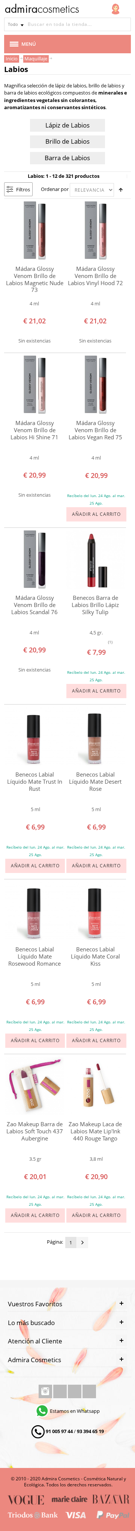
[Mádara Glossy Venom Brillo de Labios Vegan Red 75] (95, 385)
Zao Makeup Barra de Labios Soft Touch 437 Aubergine (34, 1131)
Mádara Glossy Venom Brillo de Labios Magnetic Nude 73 (34, 279)
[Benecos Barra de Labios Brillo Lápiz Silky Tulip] (95, 559)
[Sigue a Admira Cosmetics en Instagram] (46, 1391)
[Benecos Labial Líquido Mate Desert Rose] (95, 736)
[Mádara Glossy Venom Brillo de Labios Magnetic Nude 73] (34, 230)
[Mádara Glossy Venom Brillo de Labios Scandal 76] (34, 559)
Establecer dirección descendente (120, 189)
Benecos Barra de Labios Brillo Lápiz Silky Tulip (95, 604)
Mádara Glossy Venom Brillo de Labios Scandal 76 (34, 604)
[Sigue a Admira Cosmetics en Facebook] (60, 1391)
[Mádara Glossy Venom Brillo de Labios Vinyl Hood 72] (95, 230)
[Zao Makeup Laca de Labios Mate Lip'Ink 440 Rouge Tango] (95, 1086)
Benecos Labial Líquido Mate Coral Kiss (95, 956)
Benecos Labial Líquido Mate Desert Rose (95, 781)
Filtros (23, 189)
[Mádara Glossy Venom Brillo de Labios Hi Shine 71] (34, 385)
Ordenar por (55, 189)
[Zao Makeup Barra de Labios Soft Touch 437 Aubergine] (34, 1086)
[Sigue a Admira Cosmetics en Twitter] (75, 1391)
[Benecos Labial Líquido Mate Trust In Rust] (34, 736)
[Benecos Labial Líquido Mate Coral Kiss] (95, 911)
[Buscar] (124, 24)
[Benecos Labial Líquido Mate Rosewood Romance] (34, 911)
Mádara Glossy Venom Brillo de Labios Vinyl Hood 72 (95, 275)
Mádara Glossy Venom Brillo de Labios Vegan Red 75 (95, 429)
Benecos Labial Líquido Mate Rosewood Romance (34, 956)
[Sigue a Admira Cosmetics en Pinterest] (89, 1391)
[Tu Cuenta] (115, 9)
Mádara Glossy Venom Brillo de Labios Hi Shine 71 (34, 429)
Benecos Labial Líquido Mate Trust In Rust (34, 781)
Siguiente (82, 1242)
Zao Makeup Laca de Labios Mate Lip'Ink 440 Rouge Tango (95, 1131)
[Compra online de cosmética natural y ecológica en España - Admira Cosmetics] (41, 10)
